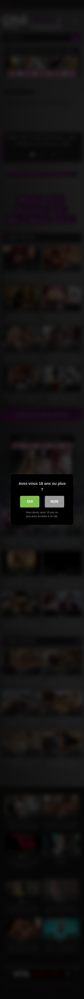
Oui (30, 501)
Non (54, 501)
